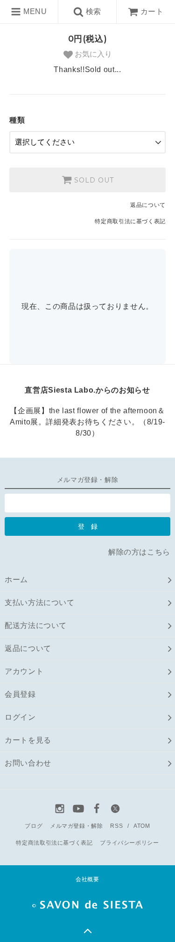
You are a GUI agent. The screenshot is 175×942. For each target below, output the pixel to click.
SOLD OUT (93, 180)
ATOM (141, 826)
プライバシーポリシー (129, 843)
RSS (116, 826)
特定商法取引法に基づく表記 (54, 843)
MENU (34, 11)
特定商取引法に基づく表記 (130, 221)
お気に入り (92, 54)
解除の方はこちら (139, 552)
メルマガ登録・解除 (76, 826)
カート (152, 11)
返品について (148, 205)
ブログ (33, 826)
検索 (92, 11)
